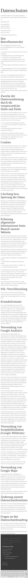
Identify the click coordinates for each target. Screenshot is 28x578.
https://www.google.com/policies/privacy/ (16, 463)
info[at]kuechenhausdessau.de (10, 35)
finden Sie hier (20, 493)
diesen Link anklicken (15, 415)
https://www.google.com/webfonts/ (12, 442)
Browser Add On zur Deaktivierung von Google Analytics (12, 409)
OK (16, 576)
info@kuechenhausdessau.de (7, 529)
